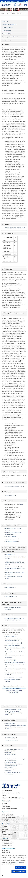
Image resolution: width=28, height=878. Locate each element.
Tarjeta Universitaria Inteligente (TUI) (14, 772)
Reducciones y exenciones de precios (14, 662)
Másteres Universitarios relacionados (14, 764)
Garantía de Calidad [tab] (6, 33)
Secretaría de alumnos (7, 815)
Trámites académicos (7, 27)
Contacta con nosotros (10, 740)
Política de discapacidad (11, 769)
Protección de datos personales (13, 688)
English (23, 1)
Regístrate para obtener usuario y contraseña (14, 686)
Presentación (5, 21)
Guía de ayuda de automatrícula (13, 677)
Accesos (8, 1)
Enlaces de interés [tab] (6, 40)
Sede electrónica (15, 1)
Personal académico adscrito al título (14, 486)
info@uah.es (21, 797)
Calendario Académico (10, 536)
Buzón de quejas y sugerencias (9, 808)
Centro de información (7, 814)
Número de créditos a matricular (13, 643)
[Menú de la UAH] (25, 5)
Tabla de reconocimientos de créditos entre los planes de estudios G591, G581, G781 (15, 568)
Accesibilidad (5, 840)
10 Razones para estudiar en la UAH (14, 749)
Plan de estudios (9, 554)
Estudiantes (8, 752)
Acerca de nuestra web (8, 842)
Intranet (4, 827)
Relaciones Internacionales (8, 817)
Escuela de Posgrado (10, 754)
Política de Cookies (18, 862)
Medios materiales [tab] (6, 30)
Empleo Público (6, 850)
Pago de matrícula (9, 660)
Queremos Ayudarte (10, 750)
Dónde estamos (6, 806)
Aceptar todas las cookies (19, 871)
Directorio (4, 803)
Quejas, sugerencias (10, 737)
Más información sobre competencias (14, 227)
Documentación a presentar (12, 645)
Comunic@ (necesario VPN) (9, 832)
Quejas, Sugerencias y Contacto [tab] (10, 36)
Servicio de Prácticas (10, 762)
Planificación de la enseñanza (9, 24)
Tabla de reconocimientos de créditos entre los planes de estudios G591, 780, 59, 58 (14, 562)
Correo (4, 831)
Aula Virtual (5, 829)
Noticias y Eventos (9, 774)
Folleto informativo (9, 495)
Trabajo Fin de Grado (10, 596)
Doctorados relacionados (11, 765)
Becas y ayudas (9, 767)
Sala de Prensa (5, 819)
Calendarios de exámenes (11, 541)
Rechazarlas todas (20, 867)
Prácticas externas (9, 587)
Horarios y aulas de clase (11, 539)
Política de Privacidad (11, 864)
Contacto (4, 805)
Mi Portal (4, 826)
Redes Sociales (6, 820)
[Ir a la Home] (6, 4)
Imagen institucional (7, 843)
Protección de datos (7, 845)
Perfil (3, 1)
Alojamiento (8, 770)
